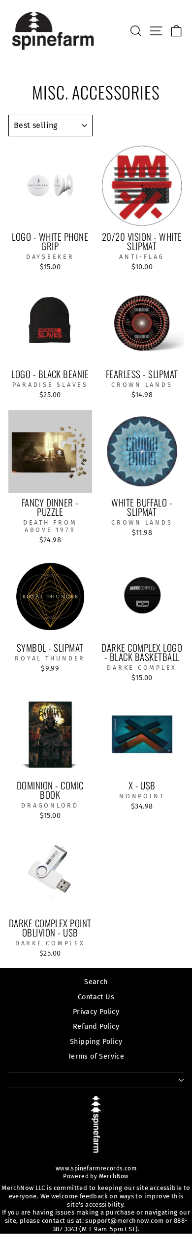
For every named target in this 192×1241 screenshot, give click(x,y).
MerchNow (113, 1176)
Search (95, 981)
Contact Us (96, 996)
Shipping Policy (96, 1041)
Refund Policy (96, 1026)
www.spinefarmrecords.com (96, 1168)
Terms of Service (96, 1056)
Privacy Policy (96, 1011)
